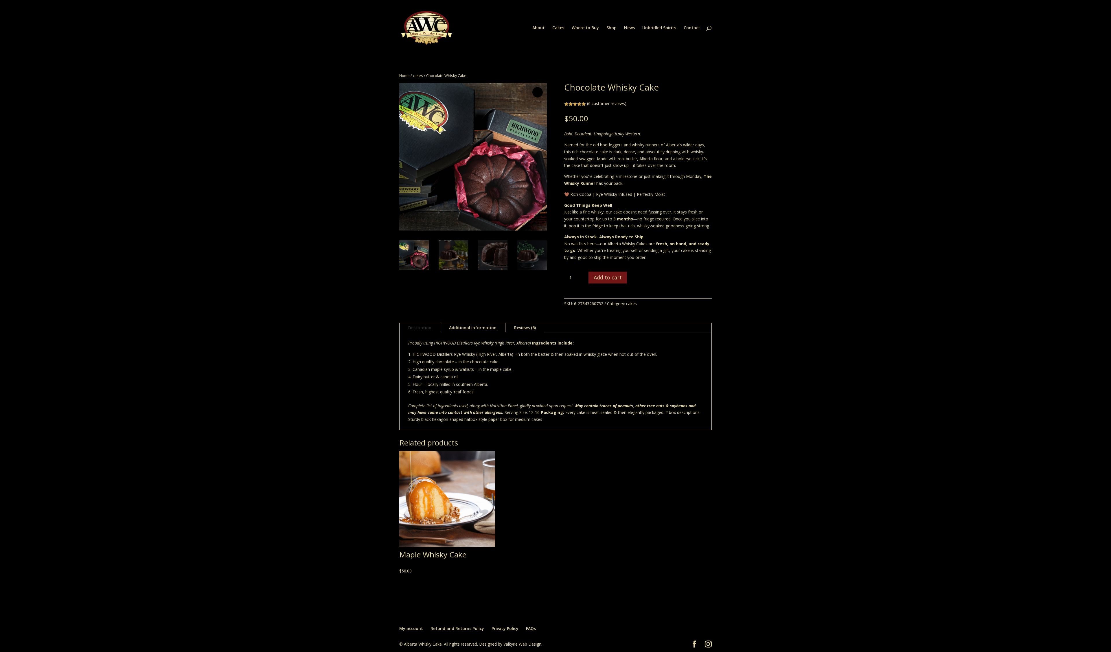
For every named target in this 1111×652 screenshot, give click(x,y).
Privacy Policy (505, 628)
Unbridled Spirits (659, 28)
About (538, 28)
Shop (611, 28)
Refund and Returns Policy (457, 628)
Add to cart (608, 277)
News (629, 28)
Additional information (472, 327)
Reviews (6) (525, 327)
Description (419, 327)
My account (411, 628)
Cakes (558, 28)
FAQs (531, 628)
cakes (418, 75)
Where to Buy (585, 28)
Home (404, 75)
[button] (537, 92)
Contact (692, 28)
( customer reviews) (606, 103)
